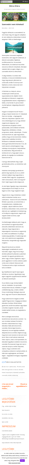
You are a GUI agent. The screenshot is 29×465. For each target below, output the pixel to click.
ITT (4, 362)
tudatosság (15, 375)
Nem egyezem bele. (14, 463)
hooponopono (9, 372)
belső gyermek (8, 369)
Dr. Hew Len (15, 369)
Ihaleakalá (15, 372)
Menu (26, 1)
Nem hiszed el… (6, 410)
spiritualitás (22, 372)
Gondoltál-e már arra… (8, 418)
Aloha (20, 366)
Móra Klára (14, 6)
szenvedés (4, 375)
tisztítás (10, 375)
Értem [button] (22, 460)
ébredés (21, 369)
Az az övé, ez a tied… (7, 414)
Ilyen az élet (5, 422)
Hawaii (3, 372)
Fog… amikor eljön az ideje (9, 406)
